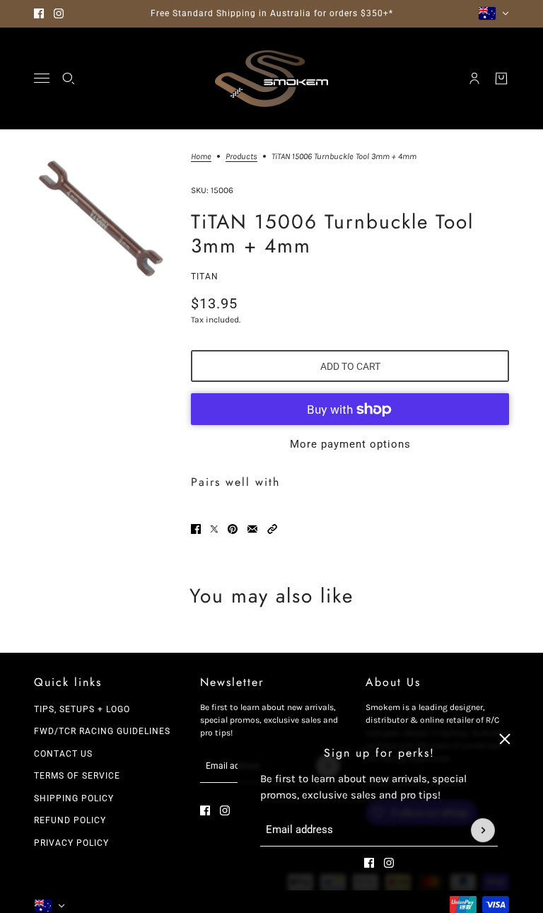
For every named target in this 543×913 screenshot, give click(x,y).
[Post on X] (214, 529)
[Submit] (483, 830)
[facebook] (39, 13)
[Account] (474, 78)
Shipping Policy (74, 798)
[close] (505, 739)
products (241, 156)
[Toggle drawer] (41, 78)
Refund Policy (70, 820)
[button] (272, 529)
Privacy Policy (71, 843)
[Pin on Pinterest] (232, 529)
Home (201, 156)
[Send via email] (252, 529)
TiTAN (204, 276)
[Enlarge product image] (101, 219)
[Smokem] (271, 78)
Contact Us (63, 754)
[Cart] (501, 78)
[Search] (68, 78)
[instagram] (58, 13)
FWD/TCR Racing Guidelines (102, 731)
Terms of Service (77, 776)
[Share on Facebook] (196, 529)
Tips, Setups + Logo (82, 709)
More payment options (350, 444)
